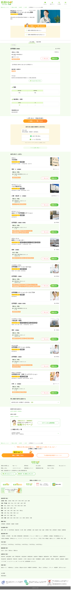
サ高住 (39, 538)
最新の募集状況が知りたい (34, 30)
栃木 (22, 505)
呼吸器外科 (55, 556)
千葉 (15, 505)
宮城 (19, 500)
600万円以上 (25, 544)
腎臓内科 (41, 556)
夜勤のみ (16, 550)
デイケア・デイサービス (23, 538)
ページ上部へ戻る (34, 147)
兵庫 (11, 510)
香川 (8, 515)
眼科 (34, 559)
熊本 (17, 517)
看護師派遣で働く (40, 468)
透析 (25, 529)
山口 (18, 512)
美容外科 (3, 556)
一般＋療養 (13, 536)
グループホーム (33, 538)
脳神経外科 (9, 559)
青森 (13, 500)
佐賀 (11, 517)
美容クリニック (39, 536)
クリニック (32, 536)
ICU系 (21, 529)
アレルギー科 (21, 561)
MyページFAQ (50, 468)
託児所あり (45, 567)
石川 (15, 503)
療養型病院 (19, 536)
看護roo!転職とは (5, 465)
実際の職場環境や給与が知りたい (36, 34)
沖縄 (31, 517)
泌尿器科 (48, 559)
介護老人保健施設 (5, 538)
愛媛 (11, 515)
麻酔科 (66, 559)
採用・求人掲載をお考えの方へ (27, 473)
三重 (15, 508)
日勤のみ (11, 550)
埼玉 (12, 505)
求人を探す (38, 465)
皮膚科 (43, 559)
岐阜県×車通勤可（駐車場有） (16, 411)
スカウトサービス (17, 468)
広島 (5, 512)
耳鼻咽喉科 (38, 559)
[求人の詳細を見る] (35, 168)
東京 (5, 505)
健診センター (53, 538)
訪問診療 (55, 529)
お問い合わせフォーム (9, 473)
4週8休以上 (11, 567)
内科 (13, 556)
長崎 (14, 517)
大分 (21, 517)
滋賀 (15, 510)
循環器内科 (30, 556)
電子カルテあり (62, 567)
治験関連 (64, 529)
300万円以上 (4, 544)
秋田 (23, 500)
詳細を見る (54, 58)
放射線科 (62, 559)
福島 (29, 500)
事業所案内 (3, 575)
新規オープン (4, 567)
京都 (8, 510)
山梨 (22, 503)
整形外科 (15, 559)
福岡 (8, 517)
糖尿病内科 (46, 556)
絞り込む (14, 44)
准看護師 (8, 523)
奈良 (18, 510)
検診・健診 (41, 529)
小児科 (25, 559)
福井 (19, 503)
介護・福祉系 (35, 529)
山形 (26, 500)
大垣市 (25, 7)
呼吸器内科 (17, 556)
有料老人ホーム (13, 538)
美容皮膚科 (8, 556)
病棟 (2, 529)
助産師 (16, 523)
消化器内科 (24, 556)
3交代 (6, 550)
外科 (51, 556)
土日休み (17, 567)
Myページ (15, 465)
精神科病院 (26, 536)
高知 (15, 515)
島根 (15, 512)
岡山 (8, 512)
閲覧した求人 (4, 468)
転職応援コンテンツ (28, 468)
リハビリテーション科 (12, 561)
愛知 (5, 508)
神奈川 (8, 505)
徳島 (5, 515)
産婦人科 (30, 559)
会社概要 (3, 573)
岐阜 (8, 508)
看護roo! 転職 (14, 7)
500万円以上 (18, 544)
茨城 (19, 505)
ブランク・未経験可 (53, 567)
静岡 (11, 508)
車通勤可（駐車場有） (14, 416)
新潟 (9, 503)
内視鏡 (59, 529)
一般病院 (3, 536)
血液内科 (36, 556)
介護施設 (51, 536)
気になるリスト (62, 465)
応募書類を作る (50, 465)
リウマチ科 (3, 561)
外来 (5, 529)
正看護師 (3, 523)
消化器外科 (3, 559)
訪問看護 (29, 529)
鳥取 (11, 512)
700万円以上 (32, 544)
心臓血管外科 (62, 556)
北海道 (9, 500)
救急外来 (17, 529)
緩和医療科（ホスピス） (30, 561)
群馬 (25, 505)
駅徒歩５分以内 (23, 567)
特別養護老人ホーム (58, 536)
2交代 (2, 550)
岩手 (16, 500)
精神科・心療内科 (55, 559)
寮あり (40, 567)
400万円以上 (11, 544)
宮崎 (24, 517)
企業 (65, 538)
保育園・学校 (48, 529)
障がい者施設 (46, 538)
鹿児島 (27, 517)
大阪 (5, 510)
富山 (12, 503)
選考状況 (26, 465)
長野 (25, 503)
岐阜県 (20, 7)
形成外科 (20, 559)
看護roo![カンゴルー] (5, 7)
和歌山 (21, 510)
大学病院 (8, 536)
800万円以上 (39, 544)
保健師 (12, 523)
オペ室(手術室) (10, 529)
